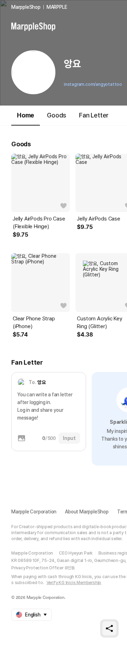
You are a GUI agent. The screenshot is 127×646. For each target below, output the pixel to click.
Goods (56, 115)
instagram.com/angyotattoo (93, 84)
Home (25, 115)
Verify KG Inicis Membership (74, 582)
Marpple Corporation (33, 511)
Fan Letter (94, 115)
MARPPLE (57, 7)
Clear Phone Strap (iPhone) (34, 322)
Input (69, 438)
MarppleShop (26, 7)
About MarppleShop (87, 511)
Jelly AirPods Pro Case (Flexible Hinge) (39, 223)
